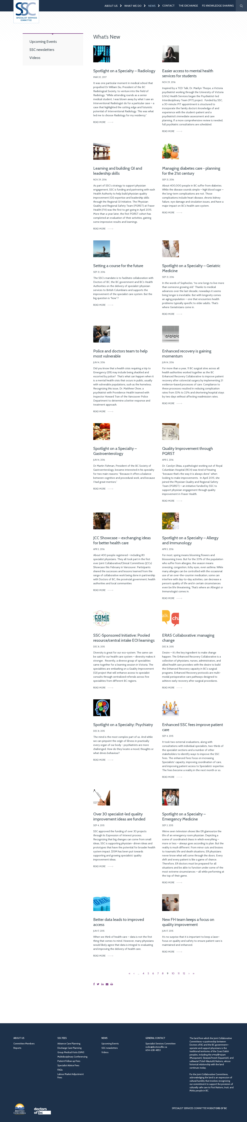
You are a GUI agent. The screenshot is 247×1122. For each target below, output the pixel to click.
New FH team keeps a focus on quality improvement (188, 922)
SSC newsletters (41, 49)
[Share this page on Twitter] (99, 984)
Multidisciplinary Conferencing (72, 1056)
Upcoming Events (43, 41)
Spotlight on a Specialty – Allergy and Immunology (190, 540)
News (152, 5)
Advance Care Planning (68, 1043)
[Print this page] (112, 984)
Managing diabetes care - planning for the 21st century (191, 171)
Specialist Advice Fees (68, 1065)
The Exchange (188, 5)
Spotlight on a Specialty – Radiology (124, 70)
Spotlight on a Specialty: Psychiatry (123, 724)
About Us (111, 5)
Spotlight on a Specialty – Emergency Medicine (184, 816)
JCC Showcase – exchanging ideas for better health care (122, 540)
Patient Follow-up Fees (68, 1061)
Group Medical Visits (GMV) (70, 1052)
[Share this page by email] (108, 984)
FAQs (60, 1069)
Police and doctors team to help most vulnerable (120, 353)
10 (173, 973)
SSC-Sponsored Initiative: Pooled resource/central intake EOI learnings (124, 638)
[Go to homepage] (26, 11)
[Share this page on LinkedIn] (103, 984)
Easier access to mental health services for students (187, 73)
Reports (17, 1048)
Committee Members (24, 1043)
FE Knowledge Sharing (218, 5)
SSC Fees (62, 1038)
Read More (99, 122)
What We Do (132, 5)
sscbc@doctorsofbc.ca (156, 1047)
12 (184, 973)
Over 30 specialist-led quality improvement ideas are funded (119, 816)
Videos (34, 57)
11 (178, 973)
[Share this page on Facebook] (94, 984)
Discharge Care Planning (69, 1048)
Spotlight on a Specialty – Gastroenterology (115, 451)
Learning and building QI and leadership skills (117, 171)
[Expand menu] (121, 5)
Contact (168, 5)
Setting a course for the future (118, 265)
